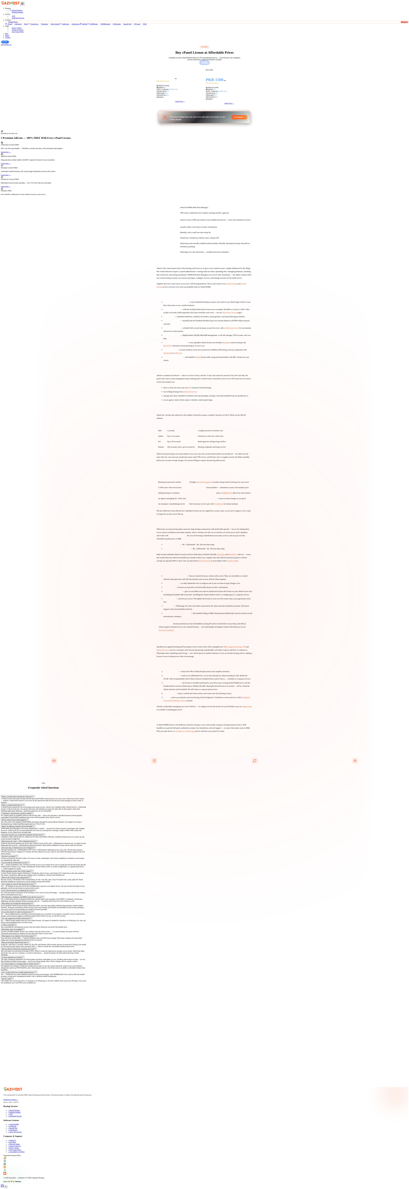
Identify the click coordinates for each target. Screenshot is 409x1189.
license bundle (232, 561)
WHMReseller (105, 24)
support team (247, 706)
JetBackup (65, 24)
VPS (13, 16)
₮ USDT (12, 42)
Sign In (3, 45)
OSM (144, 24)
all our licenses (204, 561)
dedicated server (190, 392)
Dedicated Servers (18, 18)
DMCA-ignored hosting (232, 647)
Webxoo (18, 1181)
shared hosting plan (203, 482)
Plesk (26, 24)
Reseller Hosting (17, 12)
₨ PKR (5, 42)
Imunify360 (127, 24)
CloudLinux (34, 24)
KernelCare (167, 346)
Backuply (226, 343)
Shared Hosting (17, 10)
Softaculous (75, 24)
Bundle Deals (207, 22)
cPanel (9, 24)
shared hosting (231, 284)
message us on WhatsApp (185, 731)
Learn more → (6, 152)
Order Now (180, 101)
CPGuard (136, 24)
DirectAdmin (55, 24)
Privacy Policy (17, 28)
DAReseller (116, 24)
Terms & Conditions (166, 630)
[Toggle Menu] (22, 4)
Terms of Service (17, 30)
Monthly (204, 62)
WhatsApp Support (10, 1100)
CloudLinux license (178, 701)
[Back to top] (6, 1186)
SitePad (84, 24)
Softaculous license (229, 313)
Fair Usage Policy (18, 32)
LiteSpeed (18, 24)
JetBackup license (232, 328)
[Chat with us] (2, 1187)
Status (7, 35)
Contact (7, 37)
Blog (6, 34)
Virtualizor (44, 24)
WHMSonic (93, 24)
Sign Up (8, 45)
